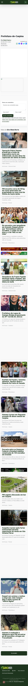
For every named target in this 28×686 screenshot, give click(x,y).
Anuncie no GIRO (6, 670)
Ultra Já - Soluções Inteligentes (16, 681)
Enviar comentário (7, 115)
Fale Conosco (21, 670)
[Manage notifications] (4, 682)
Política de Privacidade (7, 673)
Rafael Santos (7, 40)
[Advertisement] (14, 20)
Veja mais (14, 653)
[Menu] (2, 2)
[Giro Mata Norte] (14, 2)
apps (14, 670)
